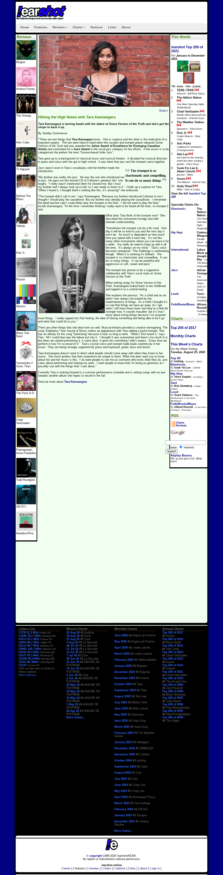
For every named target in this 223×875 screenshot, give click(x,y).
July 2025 (120, 702)
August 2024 (122, 772)
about (143, 868)
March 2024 (122, 803)
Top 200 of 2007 (172, 697)
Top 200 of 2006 (172, 704)
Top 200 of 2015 (172, 645)
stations (120, 868)
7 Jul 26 (71, 655)
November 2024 (124, 754)
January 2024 (123, 815)
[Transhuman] (26, 85)
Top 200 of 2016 (172, 639)
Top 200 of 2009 (172, 684)
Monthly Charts (183, 336)
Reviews (60, 28)
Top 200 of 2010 (172, 678)
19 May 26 (73, 691)
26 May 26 (73, 684)
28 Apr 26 (72, 710)
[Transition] (26, 276)
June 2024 (121, 784)
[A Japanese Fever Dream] (26, 223)
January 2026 (123, 665)
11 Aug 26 (72, 639)
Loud (174, 293)
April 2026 (121, 647)
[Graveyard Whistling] (26, 503)
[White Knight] (26, 476)
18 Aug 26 (73, 635)
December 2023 (124, 821)
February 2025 (123, 732)
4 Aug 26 (72, 642)
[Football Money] (26, 249)
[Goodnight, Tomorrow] (26, 530)
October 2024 (123, 760)
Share (162, 110)
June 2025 (121, 708)
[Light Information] (26, 416)
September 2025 (125, 690)
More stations (27, 675)
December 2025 (124, 672)
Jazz (174, 270)
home (66, 868)
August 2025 (122, 696)
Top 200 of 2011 (172, 671)
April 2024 (121, 797)
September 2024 (125, 766)
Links (112, 27)
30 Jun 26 (72, 658)
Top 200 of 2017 (183, 328)
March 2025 (122, 726)
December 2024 (124, 748)
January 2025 (123, 742)
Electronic (178, 208)
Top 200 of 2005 (172, 710)
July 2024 (120, 778)
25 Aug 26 (73, 632)
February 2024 (123, 809)
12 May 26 (73, 697)
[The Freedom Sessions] (26, 330)
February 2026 (123, 659)
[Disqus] (103, 447)
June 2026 (121, 635)
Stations (96, 27)
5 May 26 (72, 704)
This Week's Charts (187, 344)
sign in (155, 868)
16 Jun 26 (72, 668)
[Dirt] (26, 360)
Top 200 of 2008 (172, 691)
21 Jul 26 (72, 648)
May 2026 (120, 641)
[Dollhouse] (26, 390)
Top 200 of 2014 (172, 652)
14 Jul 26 (72, 652)
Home (24, 27)
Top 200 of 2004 (172, 717)
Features (40, 27)
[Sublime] (26, 139)
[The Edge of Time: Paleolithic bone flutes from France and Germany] (26, 446)
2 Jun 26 (72, 678)
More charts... (123, 830)
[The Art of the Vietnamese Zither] (26, 166)
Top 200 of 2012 (172, 665)
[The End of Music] (26, 303)
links (133, 868)
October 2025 (123, 684)
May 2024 (120, 791)
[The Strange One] (26, 59)
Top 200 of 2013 (172, 658)
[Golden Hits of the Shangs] (26, 112)
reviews (94, 868)
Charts (79, 28)
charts (107, 868)
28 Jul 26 (72, 645)
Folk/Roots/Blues (182, 304)
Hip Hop (176, 232)
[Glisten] (26, 192)
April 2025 (121, 720)
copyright (95, 855)
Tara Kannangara (75, 381)
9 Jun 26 (72, 675)
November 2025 (124, 678)
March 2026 (122, 653)
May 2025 (120, 714)
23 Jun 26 (72, 662)
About (126, 27)
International (179, 249)
